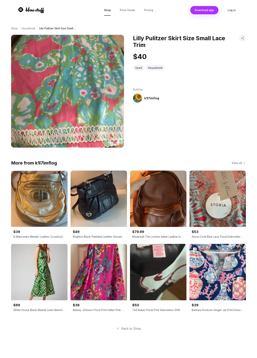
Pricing (148, 10)
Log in (232, 10)
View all (237, 163)
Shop (107, 10)
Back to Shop (131, 328)
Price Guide (127, 10)
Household (28, 28)
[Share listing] (242, 38)
